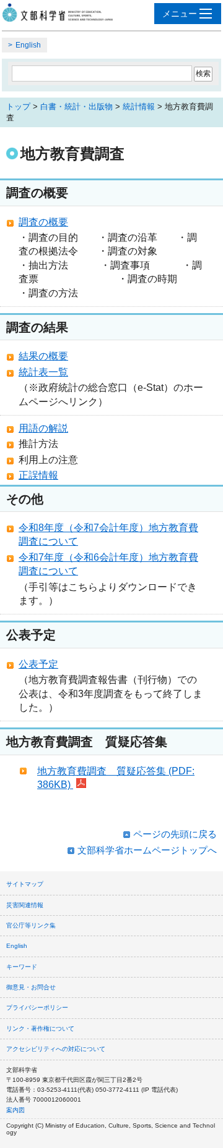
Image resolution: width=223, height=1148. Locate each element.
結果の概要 (43, 356)
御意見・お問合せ (31, 987)
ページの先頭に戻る (175, 834)
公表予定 (38, 664)
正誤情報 (38, 475)
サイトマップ (24, 884)
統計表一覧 (43, 372)
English (28, 45)
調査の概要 (43, 222)
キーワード (21, 966)
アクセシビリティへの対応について (55, 1048)
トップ (18, 106)
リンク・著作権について (40, 1028)
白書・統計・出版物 (76, 106)
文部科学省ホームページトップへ (147, 850)
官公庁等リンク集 (31, 925)
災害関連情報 (24, 905)
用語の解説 (43, 428)
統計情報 (139, 106)
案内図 (15, 1110)
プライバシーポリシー (37, 1007)
